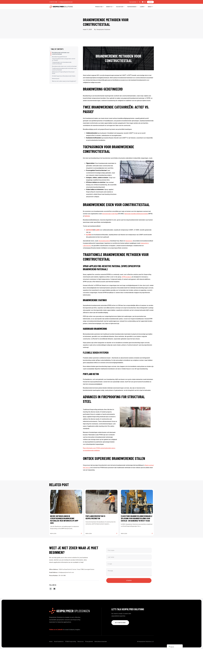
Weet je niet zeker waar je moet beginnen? (64, 81)
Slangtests (128, 241)
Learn (142, 6)
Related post (55, 78)
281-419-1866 (62, 575)
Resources (81, 641)
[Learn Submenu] (145, 6)
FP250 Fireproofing (70, 641)
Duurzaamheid (132, 2)
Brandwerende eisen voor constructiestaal (64, 66)
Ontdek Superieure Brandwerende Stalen (63, 76)
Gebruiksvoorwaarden (100, 641)
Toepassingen (131, 6)
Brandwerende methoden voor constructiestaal (60, 53)
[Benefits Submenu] (113, 6)
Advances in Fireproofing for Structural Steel (63, 72)
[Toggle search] (139, 2)
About (150, 6)
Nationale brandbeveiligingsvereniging (136, 213)
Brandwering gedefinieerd (59, 56)
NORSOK (87, 216)
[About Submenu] (153, 6)
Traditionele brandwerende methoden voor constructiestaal (64, 69)
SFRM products (126, 277)
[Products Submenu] (103, 6)
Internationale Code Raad (110, 213)
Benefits (109, 6)
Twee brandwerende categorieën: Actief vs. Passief (63, 59)
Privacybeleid (89, 641)
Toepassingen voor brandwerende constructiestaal (61, 62)
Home (50, 641)
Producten (98, 6)
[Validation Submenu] (124, 6)
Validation (119, 6)
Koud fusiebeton (59, 641)
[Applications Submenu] (137, 6)
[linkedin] (145, 2)
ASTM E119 (89, 230)
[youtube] (142, 2)
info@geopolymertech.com (65, 2)
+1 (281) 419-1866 (53, 2)
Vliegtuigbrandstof (104, 241)
